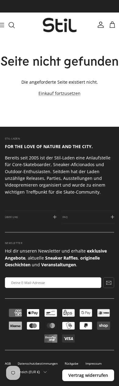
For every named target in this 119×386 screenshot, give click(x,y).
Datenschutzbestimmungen (38, 364)
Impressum (93, 364)
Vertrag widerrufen (88, 375)
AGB (8, 364)
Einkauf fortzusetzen (59, 93)
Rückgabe (71, 364)
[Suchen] (14, 25)
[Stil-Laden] (60, 25)
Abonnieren (108, 282)
